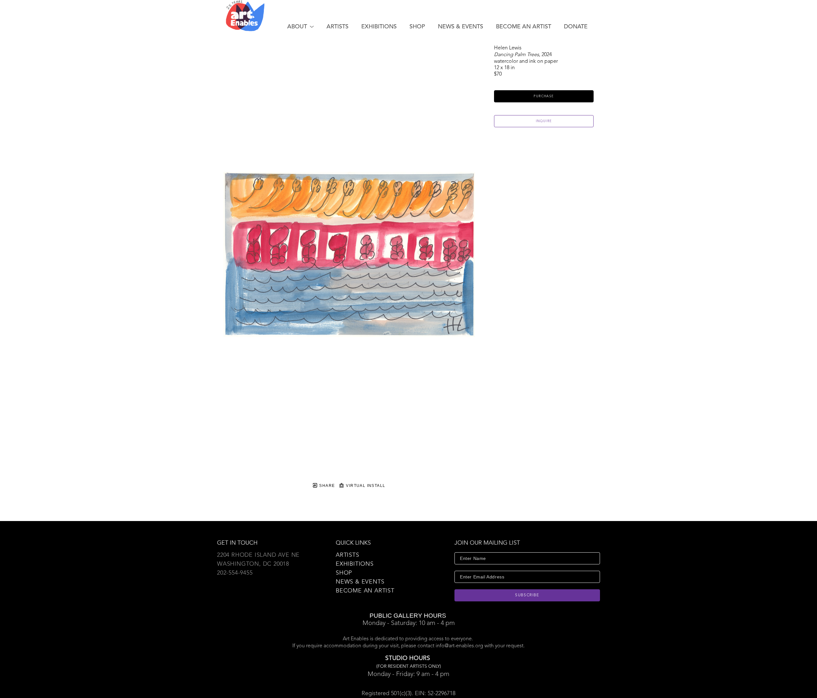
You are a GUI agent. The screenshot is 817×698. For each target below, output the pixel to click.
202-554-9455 (235, 573)
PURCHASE (544, 96)
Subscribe (527, 595)
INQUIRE (544, 121)
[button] (300, 27)
